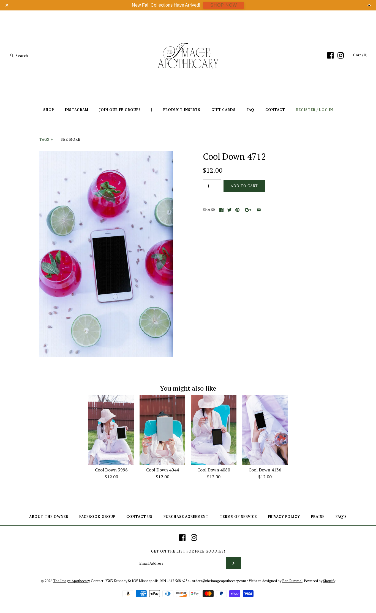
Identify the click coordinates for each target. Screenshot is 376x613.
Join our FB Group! (119, 109)
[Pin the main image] (237, 210)
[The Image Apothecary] (188, 19)
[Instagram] (340, 55)
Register (305, 109)
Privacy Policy (284, 516)
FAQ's (341, 516)
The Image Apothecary (71, 581)
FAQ (250, 109)
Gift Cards (223, 109)
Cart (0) (360, 55)
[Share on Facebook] (221, 210)
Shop (48, 109)
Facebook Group (97, 516)
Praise (318, 516)
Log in (326, 109)
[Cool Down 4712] (106, 154)
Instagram (76, 109)
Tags (46, 139)
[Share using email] (259, 210)
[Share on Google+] (248, 210)
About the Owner (48, 516)
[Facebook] (330, 55)
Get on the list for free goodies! (188, 551)
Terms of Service (238, 516)
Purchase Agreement (186, 516)
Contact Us (139, 516)
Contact (275, 109)
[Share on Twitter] (229, 210)
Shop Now (223, 5)
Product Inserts (181, 109)
